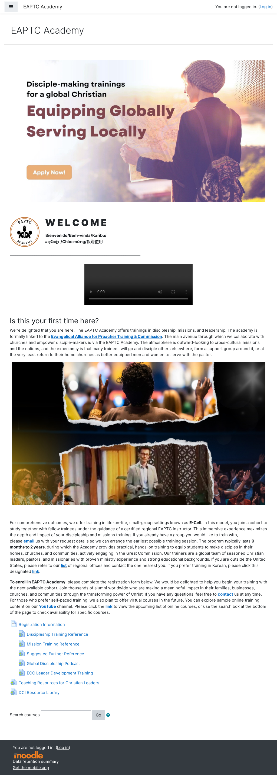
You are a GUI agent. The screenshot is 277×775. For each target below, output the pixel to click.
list (64, 565)
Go (98, 715)
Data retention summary (36, 761)
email (29, 541)
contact (225, 594)
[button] (109, 715)
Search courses (25, 714)
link (35, 571)
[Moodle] (28, 755)
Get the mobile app (31, 767)
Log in (265, 6)
